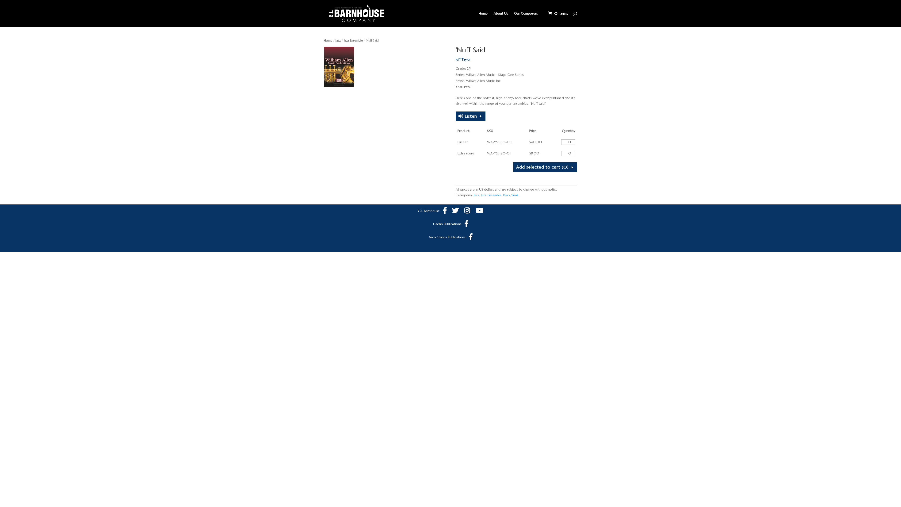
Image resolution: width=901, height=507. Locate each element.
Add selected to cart (542, 167)
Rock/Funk (511, 195)
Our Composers (526, 13)
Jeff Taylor (463, 59)
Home (483, 13)
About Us (501, 13)
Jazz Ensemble (353, 40)
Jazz (338, 40)
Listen (470, 116)
